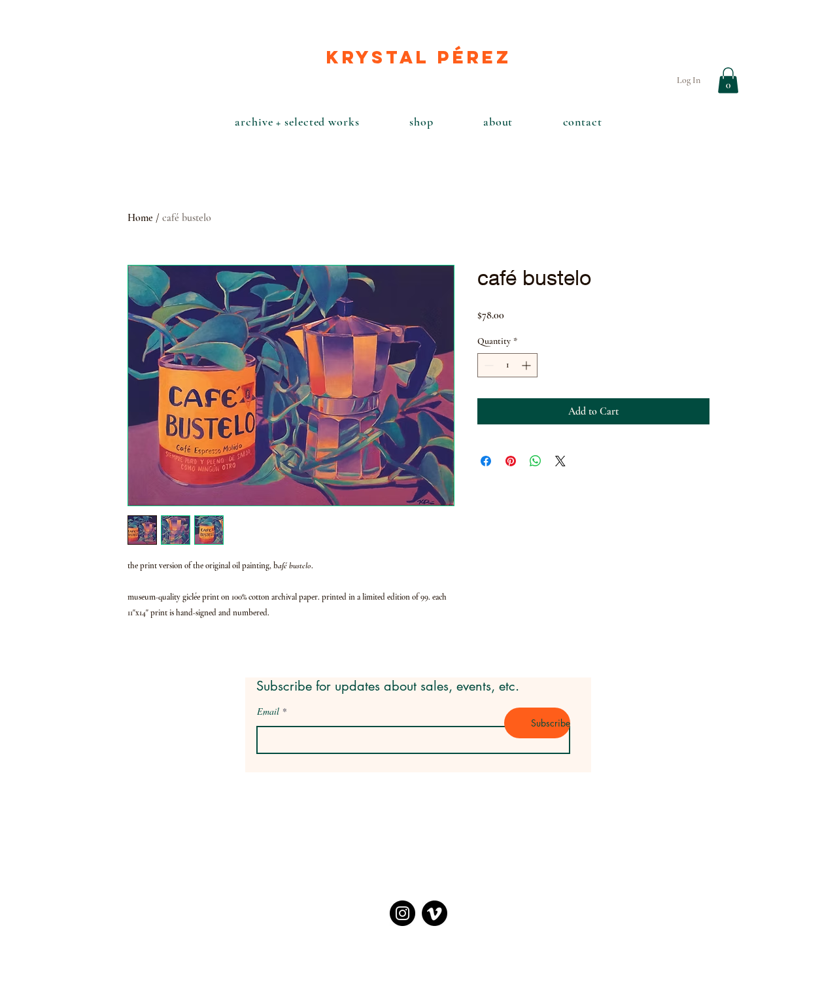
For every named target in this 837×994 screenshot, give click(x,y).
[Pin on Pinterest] (511, 461)
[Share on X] (560, 461)
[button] (728, 80)
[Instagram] (402, 913)
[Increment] (527, 365)
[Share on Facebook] (486, 461)
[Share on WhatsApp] (535, 461)
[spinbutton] (507, 365)
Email (268, 711)
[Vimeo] (434, 913)
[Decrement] (487, 365)
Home (140, 217)
